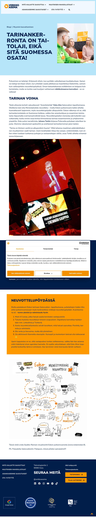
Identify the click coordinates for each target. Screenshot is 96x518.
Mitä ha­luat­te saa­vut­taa (33, 5)
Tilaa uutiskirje (75, 480)
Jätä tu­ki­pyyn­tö (71, 465)
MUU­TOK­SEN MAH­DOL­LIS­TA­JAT (14, 469)
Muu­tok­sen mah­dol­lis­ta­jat (61, 5)
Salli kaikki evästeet (75, 273)
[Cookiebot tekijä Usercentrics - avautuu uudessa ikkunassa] (80, 243)
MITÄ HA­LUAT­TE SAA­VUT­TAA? (13, 465)
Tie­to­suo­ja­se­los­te (71, 469)
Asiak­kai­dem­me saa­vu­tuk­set (34, 10)
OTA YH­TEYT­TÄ (8, 478)
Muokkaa (47, 273)
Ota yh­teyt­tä (57, 10)
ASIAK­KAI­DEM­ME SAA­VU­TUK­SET (14, 474)
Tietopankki (75, 475)
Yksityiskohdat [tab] (48, 249)
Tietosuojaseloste (13, 265)
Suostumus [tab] (20, 249)
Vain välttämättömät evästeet (20, 273)
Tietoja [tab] (76, 249)
